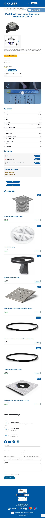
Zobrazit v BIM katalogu (11, 55)
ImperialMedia (27, 514)
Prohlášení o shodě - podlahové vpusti (15, 162)
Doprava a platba (22, 503)
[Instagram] (18, 441)
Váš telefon (26, 451)
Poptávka (13, 185)
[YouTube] (9, 442)
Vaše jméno (6, 445)
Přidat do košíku (12, 70)
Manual (8, 155)
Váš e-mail (6, 451)
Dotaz (13, 181)
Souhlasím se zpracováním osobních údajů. (12, 474)
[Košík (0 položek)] (26, 3)
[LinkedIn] (13, 441)
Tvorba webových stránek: (20, 514)
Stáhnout (37, 155)
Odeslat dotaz (9, 477)
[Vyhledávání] (28, 3)
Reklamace (23, 506)
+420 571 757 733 (13, 430)
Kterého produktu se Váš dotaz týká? (31, 456)
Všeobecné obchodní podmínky (22, 504)
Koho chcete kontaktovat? (9, 456)
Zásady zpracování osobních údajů (22, 505)
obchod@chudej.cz (14, 436)
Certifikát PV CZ (10, 159)
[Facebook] (5, 442)
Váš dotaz (6, 462)
